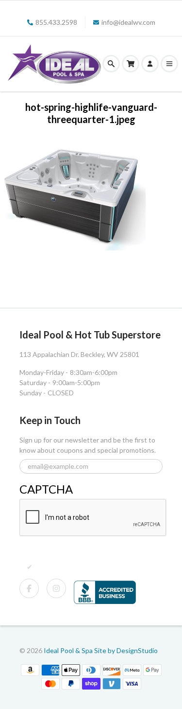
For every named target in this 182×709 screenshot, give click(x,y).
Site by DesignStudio (126, 650)
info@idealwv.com (128, 22)
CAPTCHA (46, 489)
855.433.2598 (56, 22)
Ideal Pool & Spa (69, 650)
